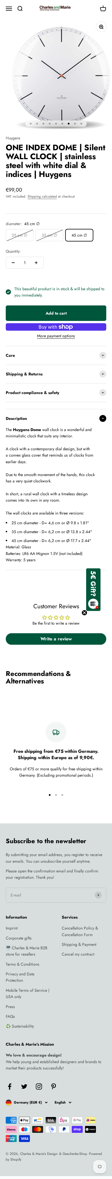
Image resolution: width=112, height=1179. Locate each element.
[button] (93, 589)
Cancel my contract (78, 954)
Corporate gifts (19, 938)
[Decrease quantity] (13, 262)
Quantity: (13, 251)
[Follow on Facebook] (9, 1086)
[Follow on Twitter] (24, 1086)
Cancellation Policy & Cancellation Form (80, 931)
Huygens (13, 138)
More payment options (56, 336)
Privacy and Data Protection (20, 977)
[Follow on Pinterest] (53, 1086)
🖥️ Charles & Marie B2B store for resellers (26, 951)
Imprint (12, 928)
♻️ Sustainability (20, 1026)
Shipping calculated (42, 196)
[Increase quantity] (36, 262)
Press (10, 1007)
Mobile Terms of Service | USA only (27, 993)
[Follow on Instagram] (39, 1086)
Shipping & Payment (79, 944)
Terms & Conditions (22, 964)
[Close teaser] (84, 612)
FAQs (10, 1016)
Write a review (56, 639)
